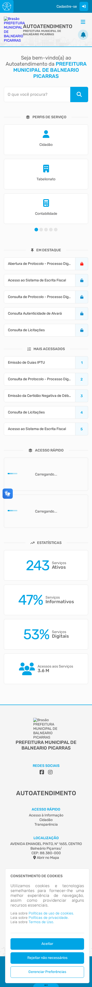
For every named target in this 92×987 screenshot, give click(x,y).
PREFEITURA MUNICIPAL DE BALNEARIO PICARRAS (42, 32)
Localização (46, 838)
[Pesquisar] (79, 94)
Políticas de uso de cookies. (51, 913)
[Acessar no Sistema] (83, 6)
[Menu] (83, 22)
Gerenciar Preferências (47, 972)
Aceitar (47, 944)
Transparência (46, 824)
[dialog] (47, 926)
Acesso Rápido (46, 809)
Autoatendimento (47, 26)
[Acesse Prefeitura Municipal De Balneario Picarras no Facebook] (42, 772)
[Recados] (83, 35)
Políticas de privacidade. (48, 917)
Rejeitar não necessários (47, 958)
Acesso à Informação (46, 815)
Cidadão (46, 820)
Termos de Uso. (41, 922)
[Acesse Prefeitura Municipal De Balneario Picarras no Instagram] (50, 772)
